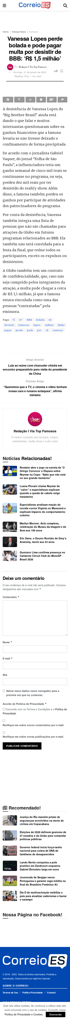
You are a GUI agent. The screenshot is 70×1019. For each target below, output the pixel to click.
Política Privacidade (32, 992)
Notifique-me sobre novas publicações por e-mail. (33, 736)
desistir (9, 325)
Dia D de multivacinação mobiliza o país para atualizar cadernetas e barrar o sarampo (43, 896)
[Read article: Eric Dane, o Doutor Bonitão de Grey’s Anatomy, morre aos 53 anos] (10, 542)
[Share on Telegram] (41, 99)
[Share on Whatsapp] (30, 99)
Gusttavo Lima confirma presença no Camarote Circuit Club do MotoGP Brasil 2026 (42, 555)
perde (19, 330)
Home (6, 31)
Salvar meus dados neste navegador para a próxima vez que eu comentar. (32, 693)
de (50, 319)
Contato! (51, 992)
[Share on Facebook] (8, 99)
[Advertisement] (35, 18)
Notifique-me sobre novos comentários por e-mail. (33, 725)
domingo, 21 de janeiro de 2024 (29, 72)
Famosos (33, 31)
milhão (49, 325)
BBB (29, 319)
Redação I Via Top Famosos (32, 66)
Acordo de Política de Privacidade (25, 704)
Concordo (55, 1014)
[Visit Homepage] (34, 5)
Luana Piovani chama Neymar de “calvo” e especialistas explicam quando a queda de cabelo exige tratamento (40, 491)
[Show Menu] (4, 5)
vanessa (58, 330)
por (39, 330)
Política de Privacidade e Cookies (24, 1014)
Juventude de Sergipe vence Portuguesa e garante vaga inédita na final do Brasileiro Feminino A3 (43, 880)
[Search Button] (65, 5)
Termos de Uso (10, 992)
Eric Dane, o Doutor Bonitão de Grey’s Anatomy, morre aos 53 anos (43, 540)
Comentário (11, 597)
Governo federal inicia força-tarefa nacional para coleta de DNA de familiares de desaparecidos (41, 850)
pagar (8, 330)
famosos (23, 325)
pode (30, 330)
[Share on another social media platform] (62, 99)
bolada (40, 319)
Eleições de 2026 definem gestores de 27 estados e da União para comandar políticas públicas (43, 835)
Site (5, 675)
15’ (21, 319)
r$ (47, 330)
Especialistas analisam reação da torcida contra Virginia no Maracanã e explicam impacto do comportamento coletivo (43, 510)
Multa (61, 325)
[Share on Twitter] (19, 99)
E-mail (8, 658)
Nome (7, 642)
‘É (13, 319)
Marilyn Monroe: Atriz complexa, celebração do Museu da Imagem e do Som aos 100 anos (43, 526)
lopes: (37, 325)
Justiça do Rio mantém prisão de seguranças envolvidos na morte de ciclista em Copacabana (42, 820)
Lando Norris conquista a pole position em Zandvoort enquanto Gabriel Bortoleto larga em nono (40, 865)
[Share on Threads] (52, 99)
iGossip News (19, 31)
